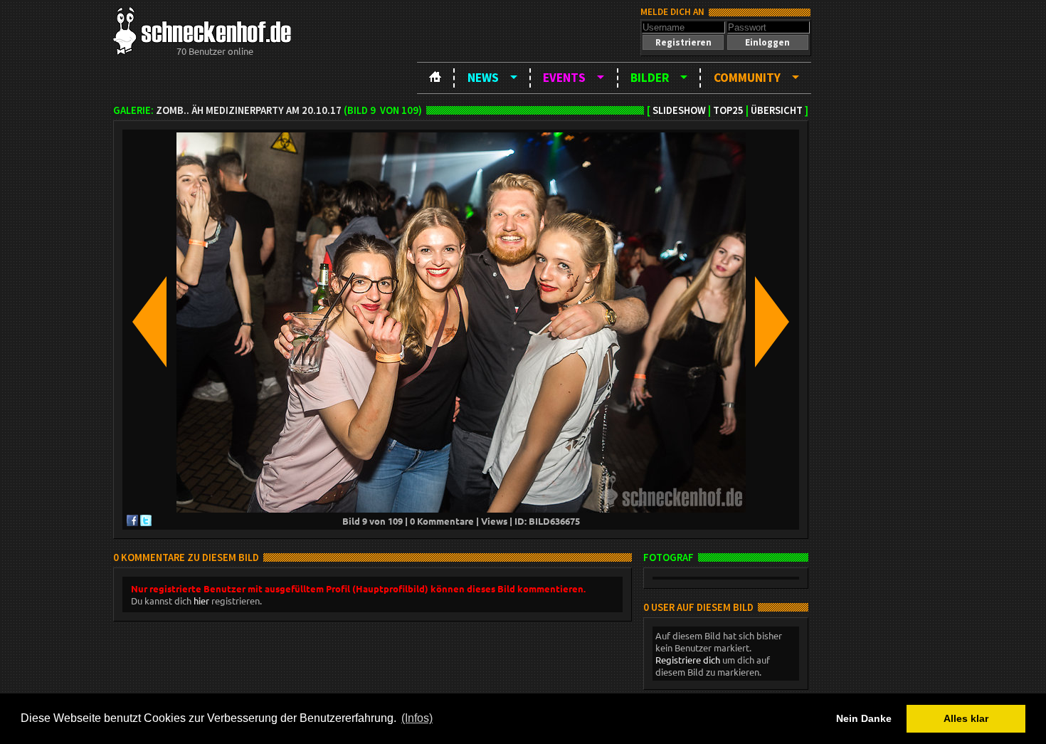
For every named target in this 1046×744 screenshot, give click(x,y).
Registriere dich (687, 660)
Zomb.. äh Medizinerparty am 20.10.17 (249, 110)
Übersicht (777, 110)
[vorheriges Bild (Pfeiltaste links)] (149, 323)
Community (747, 77)
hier (201, 600)
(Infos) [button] (417, 718)
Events (564, 77)
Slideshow (679, 110)
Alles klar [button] (966, 718)
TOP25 (728, 110)
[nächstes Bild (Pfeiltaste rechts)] (772, 323)
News (483, 77)
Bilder (649, 77)
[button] (683, 42)
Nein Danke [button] (864, 718)
